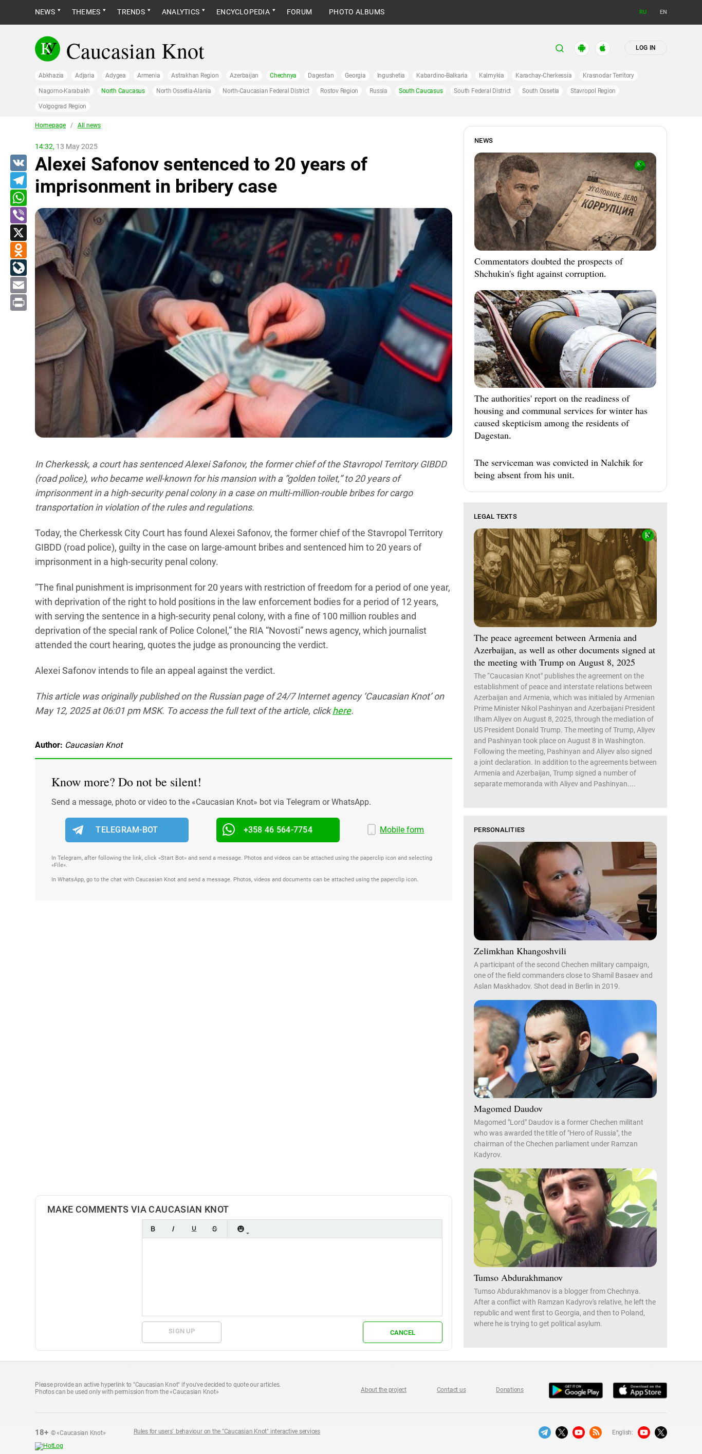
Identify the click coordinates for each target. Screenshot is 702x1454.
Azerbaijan (244, 75)
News (45, 12)
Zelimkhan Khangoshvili (520, 951)
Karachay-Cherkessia (543, 75)
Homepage (50, 125)
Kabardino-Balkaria (442, 75)
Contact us (451, 1389)
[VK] (18, 163)
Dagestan (321, 75)
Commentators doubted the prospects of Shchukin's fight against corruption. (548, 267)
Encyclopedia (243, 12)
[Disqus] (243, 1058)
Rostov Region (339, 91)
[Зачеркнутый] (214, 1229)
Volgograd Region (62, 106)
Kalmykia (491, 75)
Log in (646, 47)
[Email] (18, 285)
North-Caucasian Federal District (266, 91)
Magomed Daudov (508, 1108)
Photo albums (356, 12)
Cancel (403, 1332)
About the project (384, 1389)
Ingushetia (391, 75)
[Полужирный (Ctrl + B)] (152, 1229)
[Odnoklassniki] (18, 250)
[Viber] (18, 215)
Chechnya (283, 75)
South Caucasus (421, 91)
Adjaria (84, 75)
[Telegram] (18, 181)
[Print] (18, 303)
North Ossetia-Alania (183, 91)
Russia (378, 91)
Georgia (355, 75)
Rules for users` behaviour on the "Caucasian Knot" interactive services (227, 1431)
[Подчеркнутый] (193, 1229)
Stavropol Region (593, 91)
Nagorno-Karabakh (64, 91)
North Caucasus (123, 91)
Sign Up (182, 1331)
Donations (510, 1389)
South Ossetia (540, 91)
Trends (130, 12)
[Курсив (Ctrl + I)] (173, 1229)
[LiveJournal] (18, 268)
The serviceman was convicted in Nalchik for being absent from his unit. (558, 468)
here (341, 710)
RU (642, 12)
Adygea (115, 75)
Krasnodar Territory (608, 75)
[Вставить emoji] (240, 1229)
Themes (86, 12)
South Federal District (482, 91)
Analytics (180, 12)
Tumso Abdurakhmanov (518, 1277)
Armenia (148, 75)
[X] (18, 233)
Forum (299, 12)
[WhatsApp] (18, 198)
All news (89, 125)
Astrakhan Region (194, 75)
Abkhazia (51, 75)
